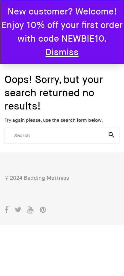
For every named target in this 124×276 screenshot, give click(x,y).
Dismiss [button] (62, 52)
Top (115, 243)
